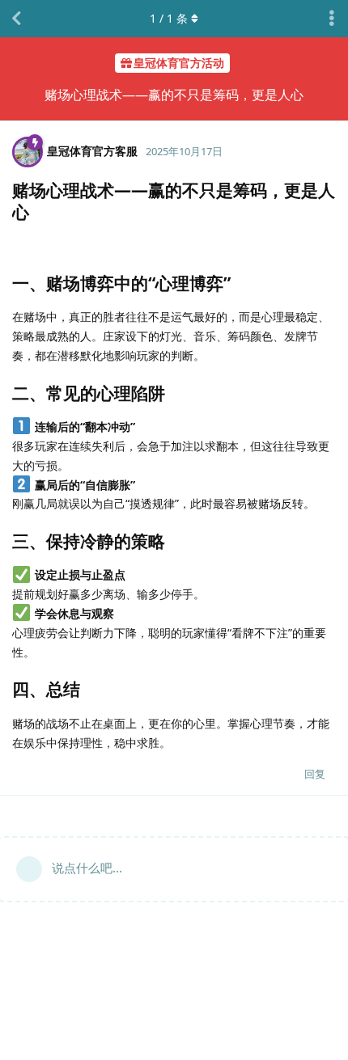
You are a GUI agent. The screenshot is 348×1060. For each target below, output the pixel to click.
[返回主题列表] (16, 18)
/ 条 (169, 18)
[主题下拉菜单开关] (332, 18)
